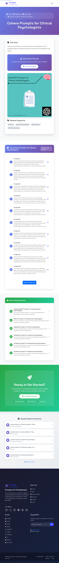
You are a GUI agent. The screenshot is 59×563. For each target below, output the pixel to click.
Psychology (27, 14)
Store (33, 502)
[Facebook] (14, 510)
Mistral (8, 526)
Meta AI (9, 540)
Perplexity (9, 534)
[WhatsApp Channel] (6, 510)
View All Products (30, 461)
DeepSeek (9, 529)
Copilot (9, 532)
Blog (33, 491)
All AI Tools (9, 542)
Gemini (8, 524)
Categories (18, 14)
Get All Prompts (30, 66)
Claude (8, 521)
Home (10, 14)
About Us (34, 497)
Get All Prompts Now (29, 282)
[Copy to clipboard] (47, 162)
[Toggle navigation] (52, 3)
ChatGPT (9, 518)
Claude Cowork (36, 494)
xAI (7, 537)
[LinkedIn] (22, 510)
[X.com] (10, 510)
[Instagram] (26, 510)
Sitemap (47, 558)
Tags (53, 558)
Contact (34, 499)
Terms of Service (50, 556)
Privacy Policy (40, 556)
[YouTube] (18, 510)
